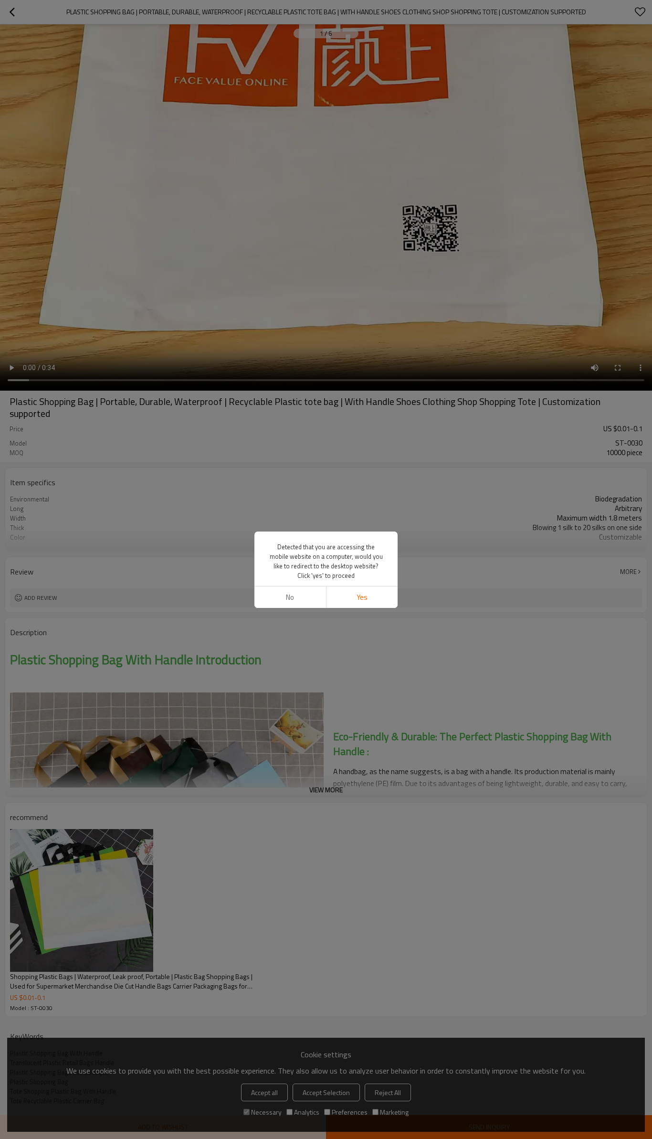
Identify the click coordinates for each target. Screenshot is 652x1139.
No (290, 597)
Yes (362, 597)
